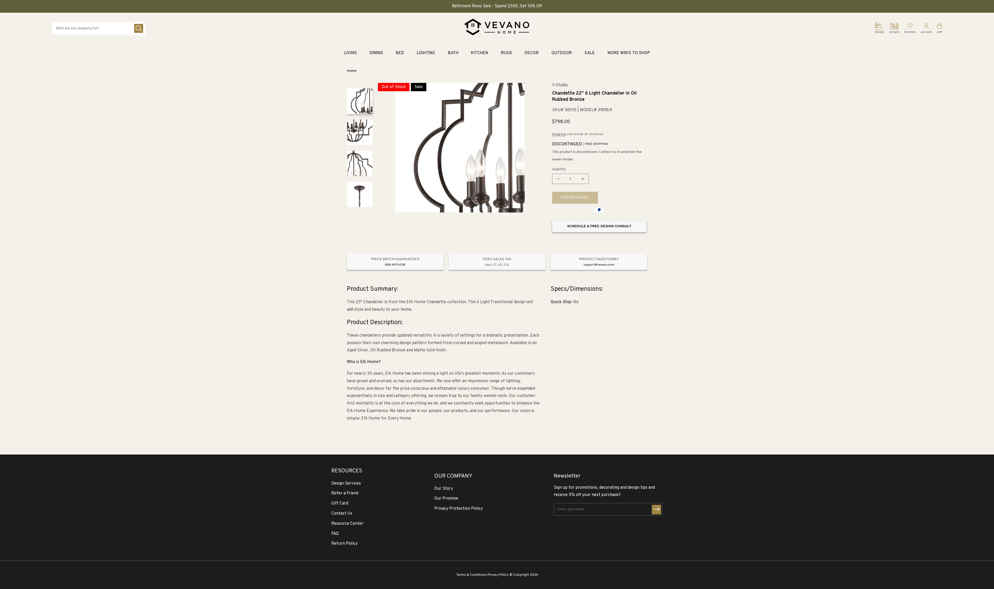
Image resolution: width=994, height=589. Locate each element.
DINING (376, 53)
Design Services (346, 483)
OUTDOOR (561, 53)
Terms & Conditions (471, 575)
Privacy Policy (498, 575)
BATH (453, 53)
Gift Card (339, 503)
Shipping (559, 134)
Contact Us (341, 513)
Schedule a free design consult (599, 226)
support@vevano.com (598, 265)
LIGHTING (426, 53)
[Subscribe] (656, 509)
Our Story (443, 488)
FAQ (335, 533)
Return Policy (344, 543)
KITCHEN (479, 53)
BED (400, 53)
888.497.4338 (395, 265)
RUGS (506, 53)
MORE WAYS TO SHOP (629, 53)
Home (351, 71)
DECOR (532, 53)
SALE (589, 53)
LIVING (350, 53)
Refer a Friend (344, 493)
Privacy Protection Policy (458, 508)
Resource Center (347, 523)
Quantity (559, 169)
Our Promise (446, 498)
